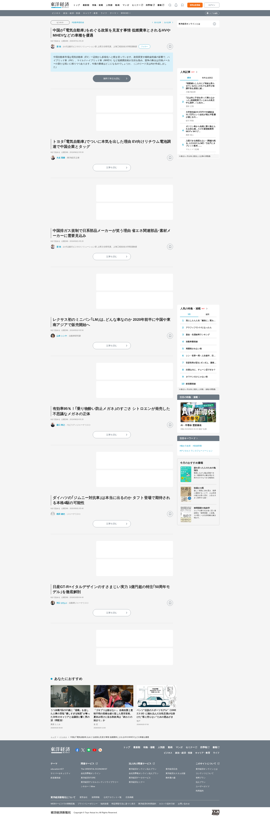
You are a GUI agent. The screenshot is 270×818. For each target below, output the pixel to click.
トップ (76, 5)
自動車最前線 (192, 341)
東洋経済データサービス (140, 778)
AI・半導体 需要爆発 (191, 425)
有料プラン (201, 778)
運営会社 (83, 797)
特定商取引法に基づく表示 (123, 804)
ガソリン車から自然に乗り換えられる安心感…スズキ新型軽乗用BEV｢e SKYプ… (201, 128)
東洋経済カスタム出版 (175, 773)
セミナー (136, 5)
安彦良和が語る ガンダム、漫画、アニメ (201, 363)
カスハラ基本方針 (167, 804)
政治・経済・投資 (71, 13)
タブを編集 (213, 13)
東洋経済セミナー (137, 782)
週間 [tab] (207, 314)
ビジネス (56, 13)
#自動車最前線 (78, 22)
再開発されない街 (194, 348)
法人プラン (201, 782)
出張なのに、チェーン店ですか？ (201, 370)
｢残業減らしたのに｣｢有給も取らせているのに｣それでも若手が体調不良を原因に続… (200, 85)
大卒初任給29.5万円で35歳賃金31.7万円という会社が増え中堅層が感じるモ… (201, 114)
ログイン (211, 5)
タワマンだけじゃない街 (197, 377)
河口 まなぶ (62, 603)
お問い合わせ (184, 804)
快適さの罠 (199, 488)
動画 (117, 5)
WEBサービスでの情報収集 (63, 804)
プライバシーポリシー (88, 804)
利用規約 (200, 791)
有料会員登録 (195, 5)
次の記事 (167, 22)
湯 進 (59, 46)
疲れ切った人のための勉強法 (205, 469)
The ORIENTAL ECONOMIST (94, 769)
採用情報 (96, 797)
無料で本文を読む (111, 78)
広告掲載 (129, 797)
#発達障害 (197, 446)
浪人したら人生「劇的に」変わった (201, 320)
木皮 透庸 (61, 158)
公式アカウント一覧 (113, 797)
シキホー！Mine (88, 786)
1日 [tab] (189, 314)
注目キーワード (188, 438)
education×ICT (57, 769)
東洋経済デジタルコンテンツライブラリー (100, 782)
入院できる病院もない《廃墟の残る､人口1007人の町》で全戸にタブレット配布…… (201, 143)
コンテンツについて (205, 773)
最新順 (86, 5)
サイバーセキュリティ (60, 773)
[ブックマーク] (170, 46)
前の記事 (157, 22)
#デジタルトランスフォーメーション (196, 451)
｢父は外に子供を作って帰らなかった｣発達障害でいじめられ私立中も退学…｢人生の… (200, 100)
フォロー (144, 46)
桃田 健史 (61, 514)
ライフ (104, 13)
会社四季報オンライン (91, 773)
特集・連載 (97, 5)
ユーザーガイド (203, 786)
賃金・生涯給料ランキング (198, 334)
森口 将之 (61, 425)
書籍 (160, 5)
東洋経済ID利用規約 (147, 804)
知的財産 (104, 804)
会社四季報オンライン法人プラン (144, 773)
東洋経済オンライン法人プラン (143, 769)
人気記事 (185, 72)
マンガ (126, 5)
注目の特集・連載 (189, 397)
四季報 (149, 5)
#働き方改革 (185, 446)
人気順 (109, 5)
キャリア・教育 (90, 13)
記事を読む (111, 167)
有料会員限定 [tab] (207, 78)
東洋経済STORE (88, 778)
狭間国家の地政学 (202, 508)
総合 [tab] (189, 78)
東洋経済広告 (172, 769)
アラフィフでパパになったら (199, 327)
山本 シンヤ (62, 336)
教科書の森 (171, 778)
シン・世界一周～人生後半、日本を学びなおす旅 (201, 355)
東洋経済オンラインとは (189, 24)
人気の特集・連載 (190, 308)
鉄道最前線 (191, 384)
